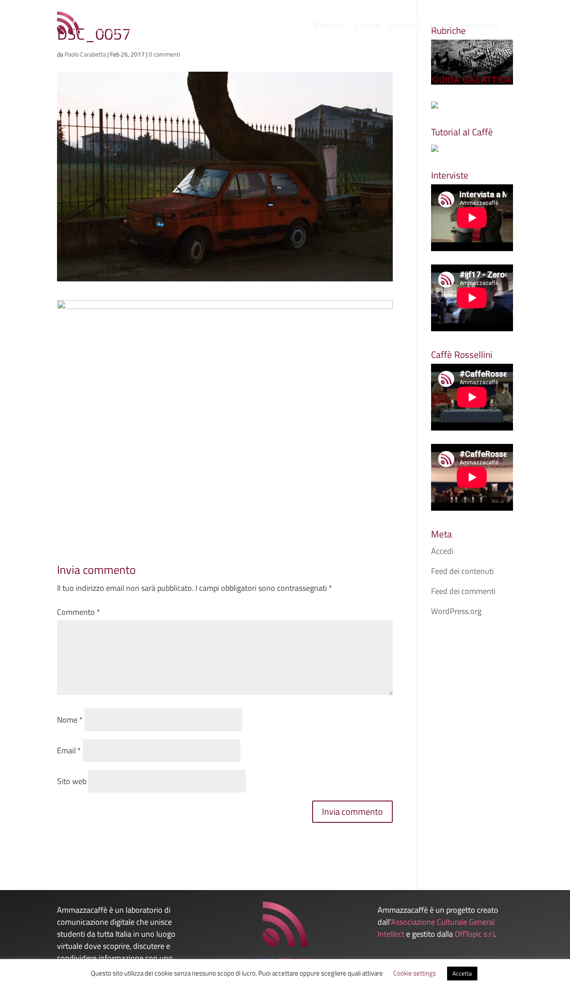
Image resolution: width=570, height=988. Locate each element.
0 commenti (164, 54)
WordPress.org (456, 611)
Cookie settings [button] (414, 973)
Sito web (71, 781)
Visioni (441, 26)
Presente (330, 26)
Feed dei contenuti (462, 571)
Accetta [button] (462, 973)
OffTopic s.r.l (475, 934)
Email (69, 750)
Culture (367, 26)
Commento (78, 612)
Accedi (442, 551)
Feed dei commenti (463, 591)
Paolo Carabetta (85, 54)
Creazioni (404, 26)
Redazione (480, 26)
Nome (70, 720)
